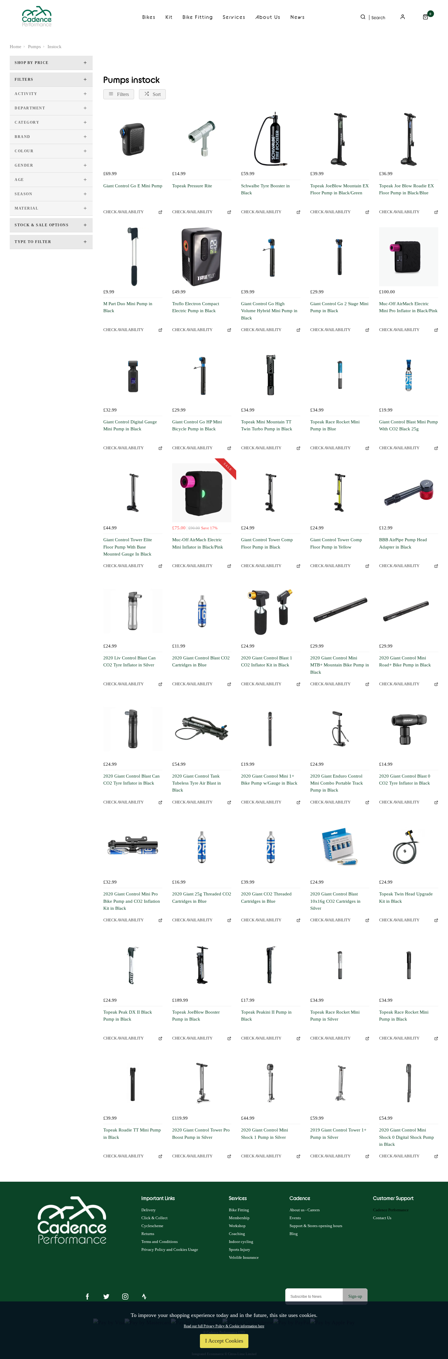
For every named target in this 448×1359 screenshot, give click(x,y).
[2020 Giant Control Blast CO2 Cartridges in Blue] (201, 611)
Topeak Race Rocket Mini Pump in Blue (335, 425)
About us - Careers (305, 1210)
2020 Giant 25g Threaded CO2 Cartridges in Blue (201, 897)
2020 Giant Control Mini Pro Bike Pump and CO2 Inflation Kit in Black (131, 901)
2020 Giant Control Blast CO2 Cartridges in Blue (201, 661)
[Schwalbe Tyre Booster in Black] (270, 138)
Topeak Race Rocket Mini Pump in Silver (335, 1016)
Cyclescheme (152, 1225)
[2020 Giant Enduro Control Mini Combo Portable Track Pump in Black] (339, 728)
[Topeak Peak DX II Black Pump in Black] (132, 965)
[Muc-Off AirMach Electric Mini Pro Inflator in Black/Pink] (408, 256)
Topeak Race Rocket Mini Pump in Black (403, 1016)
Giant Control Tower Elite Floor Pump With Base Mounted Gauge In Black (127, 546)
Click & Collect (154, 1218)
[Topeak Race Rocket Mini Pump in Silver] (339, 965)
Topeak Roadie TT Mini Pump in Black (132, 1133)
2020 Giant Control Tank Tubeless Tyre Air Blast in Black (196, 783)
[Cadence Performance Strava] (144, 1296)
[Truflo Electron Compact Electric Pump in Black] (201, 256)
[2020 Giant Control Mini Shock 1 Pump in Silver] (270, 1083)
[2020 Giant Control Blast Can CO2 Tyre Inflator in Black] (132, 728)
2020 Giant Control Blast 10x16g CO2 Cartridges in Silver (335, 901)
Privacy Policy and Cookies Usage (169, 1249)
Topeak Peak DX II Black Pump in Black (127, 1016)
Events (295, 1218)
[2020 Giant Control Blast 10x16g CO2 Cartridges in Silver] (339, 847)
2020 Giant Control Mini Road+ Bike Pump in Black (405, 661)
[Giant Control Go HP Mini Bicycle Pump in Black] (201, 374)
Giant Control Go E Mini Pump (132, 185)
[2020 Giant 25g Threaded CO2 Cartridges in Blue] (201, 847)
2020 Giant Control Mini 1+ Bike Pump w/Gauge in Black (269, 779)
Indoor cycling (241, 1241)
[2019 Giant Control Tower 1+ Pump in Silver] (339, 1083)
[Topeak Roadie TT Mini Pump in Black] (132, 1083)
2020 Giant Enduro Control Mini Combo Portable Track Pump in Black (336, 783)
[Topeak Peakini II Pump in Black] (270, 965)
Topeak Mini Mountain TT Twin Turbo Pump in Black (266, 425)
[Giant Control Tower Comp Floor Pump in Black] (270, 492)
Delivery (148, 1210)
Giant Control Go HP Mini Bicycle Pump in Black (197, 425)
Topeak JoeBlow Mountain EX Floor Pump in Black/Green (339, 189)
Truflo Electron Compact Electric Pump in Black (195, 307)
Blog (294, 1233)
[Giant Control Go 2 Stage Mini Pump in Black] (339, 256)
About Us (268, 17)
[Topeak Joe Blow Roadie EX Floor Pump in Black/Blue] (408, 138)
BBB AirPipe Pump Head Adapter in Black (403, 543)
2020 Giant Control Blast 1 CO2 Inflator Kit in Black (266, 661)
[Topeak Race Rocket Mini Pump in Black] (408, 965)
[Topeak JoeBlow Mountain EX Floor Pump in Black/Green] (339, 138)
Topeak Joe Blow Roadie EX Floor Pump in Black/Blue (406, 189)
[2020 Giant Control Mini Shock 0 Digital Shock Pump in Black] (408, 1083)
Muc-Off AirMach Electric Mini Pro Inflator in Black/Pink (408, 307)
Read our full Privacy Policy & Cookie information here (224, 1326)
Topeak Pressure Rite (192, 185)
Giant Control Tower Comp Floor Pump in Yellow (336, 543)
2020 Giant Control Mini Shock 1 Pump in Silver (264, 1133)
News (297, 17)
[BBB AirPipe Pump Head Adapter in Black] (408, 492)
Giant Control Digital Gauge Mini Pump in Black (130, 425)
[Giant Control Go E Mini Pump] (132, 138)
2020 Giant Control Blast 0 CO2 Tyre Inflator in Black (404, 779)
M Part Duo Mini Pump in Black (127, 307)
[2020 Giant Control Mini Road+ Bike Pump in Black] (408, 611)
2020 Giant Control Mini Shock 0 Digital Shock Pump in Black (406, 1137)
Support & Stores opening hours (316, 1225)
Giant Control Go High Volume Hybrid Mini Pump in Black (269, 310)
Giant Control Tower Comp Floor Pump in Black (267, 543)
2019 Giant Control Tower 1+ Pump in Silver (338, 1133)
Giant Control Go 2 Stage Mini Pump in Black (339, 307)
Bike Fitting (198, 17)
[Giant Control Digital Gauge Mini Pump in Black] (132, 374)
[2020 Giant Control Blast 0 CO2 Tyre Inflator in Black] (408, 728)
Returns (147, 1233)
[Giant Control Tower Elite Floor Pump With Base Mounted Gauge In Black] (132, 492)
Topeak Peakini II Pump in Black (266, 1016)
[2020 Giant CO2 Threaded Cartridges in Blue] (270, 847)
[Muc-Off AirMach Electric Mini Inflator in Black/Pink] (201, 492)
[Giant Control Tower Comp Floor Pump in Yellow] (339, 492)
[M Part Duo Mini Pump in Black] (132, 256)
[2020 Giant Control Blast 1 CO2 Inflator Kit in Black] (270, 611)
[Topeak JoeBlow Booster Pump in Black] (201, 965)
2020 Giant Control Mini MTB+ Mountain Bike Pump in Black (339, 665)
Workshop (237, 1225)
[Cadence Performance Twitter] (106, 1296)
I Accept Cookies (224, 1341)
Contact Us (382, 1218)
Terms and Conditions (159, 1241)
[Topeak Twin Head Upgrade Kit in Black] (408, 847)
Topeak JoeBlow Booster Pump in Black (196, 1016)
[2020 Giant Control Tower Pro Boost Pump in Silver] (201, 1083)
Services (234, 17)
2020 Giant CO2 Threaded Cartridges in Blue (266, 897)
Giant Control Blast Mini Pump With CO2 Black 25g (408, 425)
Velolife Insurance (244, 1257)
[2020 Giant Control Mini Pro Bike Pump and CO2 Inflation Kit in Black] (132, 847)
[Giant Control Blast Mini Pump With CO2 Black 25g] (408, 374)
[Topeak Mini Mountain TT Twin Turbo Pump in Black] (270, 374)
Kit (169, 17)
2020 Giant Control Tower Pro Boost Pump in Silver (201, 1133)
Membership (239, 1218)
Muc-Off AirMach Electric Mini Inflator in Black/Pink (197, 543)
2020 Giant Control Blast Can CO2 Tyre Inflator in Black (131, 779)
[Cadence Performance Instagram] (125, 1296)
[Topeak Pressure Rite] (201, 138)
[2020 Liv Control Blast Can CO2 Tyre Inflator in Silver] (132, 611)
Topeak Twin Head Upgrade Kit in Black (406, 897)
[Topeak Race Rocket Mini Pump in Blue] (339, 374)
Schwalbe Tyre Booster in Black (265, 189)
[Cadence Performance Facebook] (87, 1296)
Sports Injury (239, 1249)
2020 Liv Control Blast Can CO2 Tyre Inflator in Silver (129, 661)
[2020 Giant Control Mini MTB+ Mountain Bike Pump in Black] (339, 611)
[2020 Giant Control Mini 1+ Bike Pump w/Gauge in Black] (270, 728)
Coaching (237, 1233)
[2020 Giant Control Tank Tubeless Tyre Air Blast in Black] (201, 728)
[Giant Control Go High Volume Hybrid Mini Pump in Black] (270, 256)
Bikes (149, 17)
